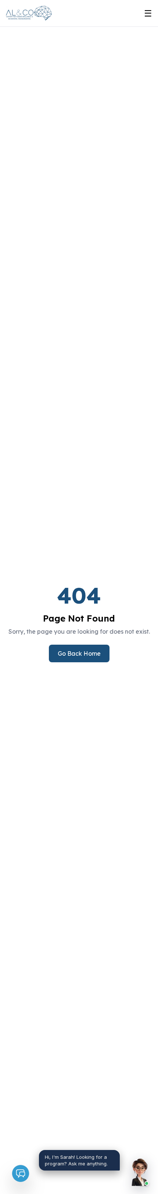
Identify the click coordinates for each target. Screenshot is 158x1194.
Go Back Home (79, 653)
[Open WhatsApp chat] (20, 1173)
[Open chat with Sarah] (140, 1172)
